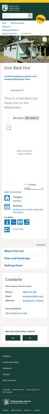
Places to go (6, 26)
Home (4, 23)
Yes (13, 338)
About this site (18, 389)
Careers (5, 410)
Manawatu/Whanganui (14, 79)
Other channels (9, 380)
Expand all (41, 244)
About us (27, 410)
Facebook (7, 356)
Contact (37, 410)
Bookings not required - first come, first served (28, 210)
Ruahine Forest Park (9, 33)
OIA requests (7, 392)
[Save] (7, 90)
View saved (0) (17, 90)
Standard (17, 200)
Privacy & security (32, 389)
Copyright (6, 389)
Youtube (6, 374)
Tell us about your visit (16, 313)
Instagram (7, 368)
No (30, 338)
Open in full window (12, 191)
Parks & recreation (17, 23)
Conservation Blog (11, 362)
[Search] (30, 16)
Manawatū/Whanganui (10, 30)
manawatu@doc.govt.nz (34, 296)
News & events (16, 410)
